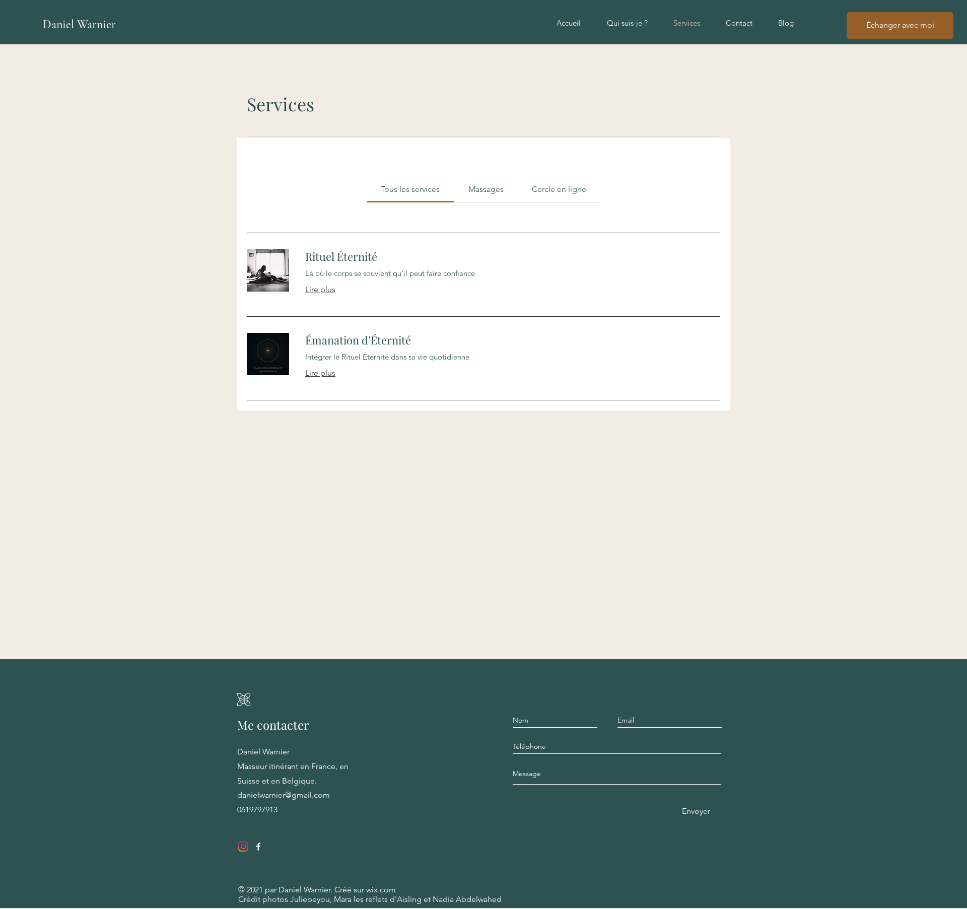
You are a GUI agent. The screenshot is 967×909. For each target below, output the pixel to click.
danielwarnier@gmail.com (283, 795)
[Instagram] (243, 847)
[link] (410, 189)
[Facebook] (258, 847)
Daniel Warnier (79, 24)
